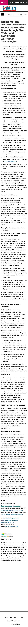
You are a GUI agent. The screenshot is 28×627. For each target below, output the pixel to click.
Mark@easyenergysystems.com (10, 506)
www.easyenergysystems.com (10, 518)
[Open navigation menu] (2, 14)
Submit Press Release (14, 621)
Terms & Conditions (14, 624)
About (6, 617)
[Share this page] (26, 14)
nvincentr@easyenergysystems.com (12, 510)
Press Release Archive (16, 617)
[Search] (18, 14)
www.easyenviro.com (10, 161)
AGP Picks (4, 2)
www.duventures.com (7, 522)
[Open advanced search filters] (21, 14)
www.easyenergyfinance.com (10, 520)
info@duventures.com (11, 526)
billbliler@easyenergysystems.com (12, 514)
